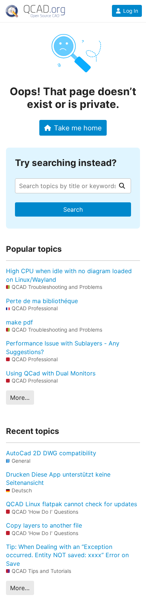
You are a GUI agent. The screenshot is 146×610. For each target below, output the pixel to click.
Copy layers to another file (44, 525)
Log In (130, 11)
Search (73, 209)
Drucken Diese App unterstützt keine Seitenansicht (58, 478)
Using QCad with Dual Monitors (50, 373)
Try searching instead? (66, 162)
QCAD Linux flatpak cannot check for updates (71, 504)
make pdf (19, 322)
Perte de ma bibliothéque (42, 301)
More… (20, 397)
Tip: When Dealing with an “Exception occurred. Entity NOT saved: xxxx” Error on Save (67, 555)
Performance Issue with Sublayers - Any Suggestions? (62, 347)
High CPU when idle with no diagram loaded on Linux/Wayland (69, 275)
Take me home (78, 128)
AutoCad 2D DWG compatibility (51, 453)
